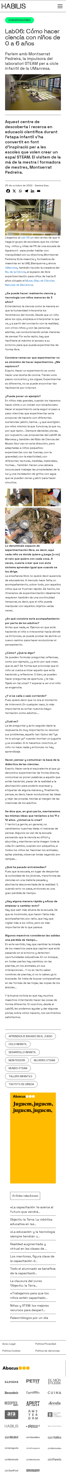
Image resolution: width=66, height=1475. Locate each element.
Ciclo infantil (18, 1044)
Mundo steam (18, 1068)
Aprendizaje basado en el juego (30, 1036)
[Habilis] (14, 6)
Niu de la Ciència (15, 272)
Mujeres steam (44, 1060)
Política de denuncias (47, 1350)
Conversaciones (19, 20)
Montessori (17, 1060)
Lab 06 (25, 237)
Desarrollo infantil (22, 1052)
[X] (14, 191)
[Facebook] (8, 191)
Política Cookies (11, 1350)
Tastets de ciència (21, 1084)
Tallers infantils (20, 1076)
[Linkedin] (32, 191)
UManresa (11, 267)
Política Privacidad (45, 1343)
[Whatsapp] (20, 191)
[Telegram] (26, 191)
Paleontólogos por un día (29, 1318)
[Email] (38, 191)
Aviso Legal (8, 1343)
